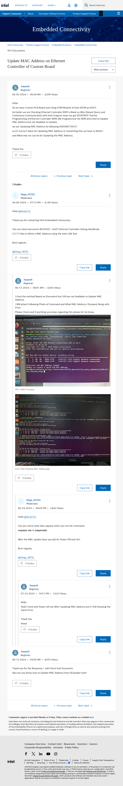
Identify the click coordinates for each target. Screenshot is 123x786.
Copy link (85, 267)
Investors (82, 742)
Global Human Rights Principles (45, 774)
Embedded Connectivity (86, 44)
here (94, 716)
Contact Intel (55, 742)
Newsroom (69, 742)
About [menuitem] (31, 13)
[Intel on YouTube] (48, 753)
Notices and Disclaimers (96, 769)
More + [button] (52, 5)
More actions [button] (101, 69)
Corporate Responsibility (38, 746)
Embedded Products (62, 44)
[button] (109, 87)
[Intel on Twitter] (33, 753)
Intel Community (15, 44)
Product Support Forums (38, 44)
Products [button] (21, 5)
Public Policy (72, 746)
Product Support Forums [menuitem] (84, 13)
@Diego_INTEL (20, 251)
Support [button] (37, 5)
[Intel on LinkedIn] (40, 753)
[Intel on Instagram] (55, 753)
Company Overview (35, 742)
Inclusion (58, 746)
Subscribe (103, 60)
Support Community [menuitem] (12, 13)
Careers (93, 742)
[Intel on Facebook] (25, 753)
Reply (103, 164)
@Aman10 (24, 210)
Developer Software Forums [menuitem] (52, 13)
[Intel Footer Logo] (11, 759)
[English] (76, 5)
